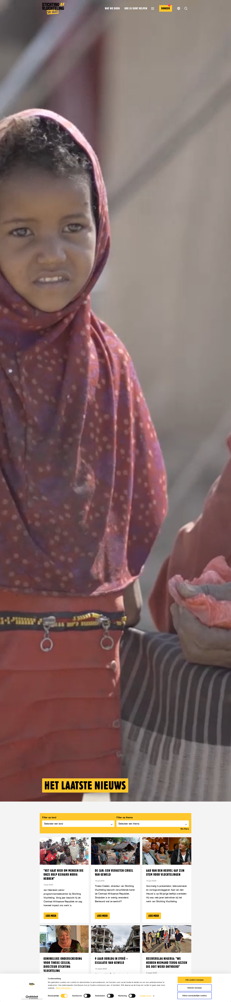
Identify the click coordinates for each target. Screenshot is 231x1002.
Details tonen (145, 996)
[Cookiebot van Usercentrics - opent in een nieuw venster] (31, 997)
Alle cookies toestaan (194, 980)
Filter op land (49, 817)
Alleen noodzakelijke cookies (194, 996)
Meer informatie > (64, 988)
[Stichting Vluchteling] (53, 8)
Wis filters (184, 829)
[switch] (87, 996)
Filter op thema (124, 817)
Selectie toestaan (194, 988)
